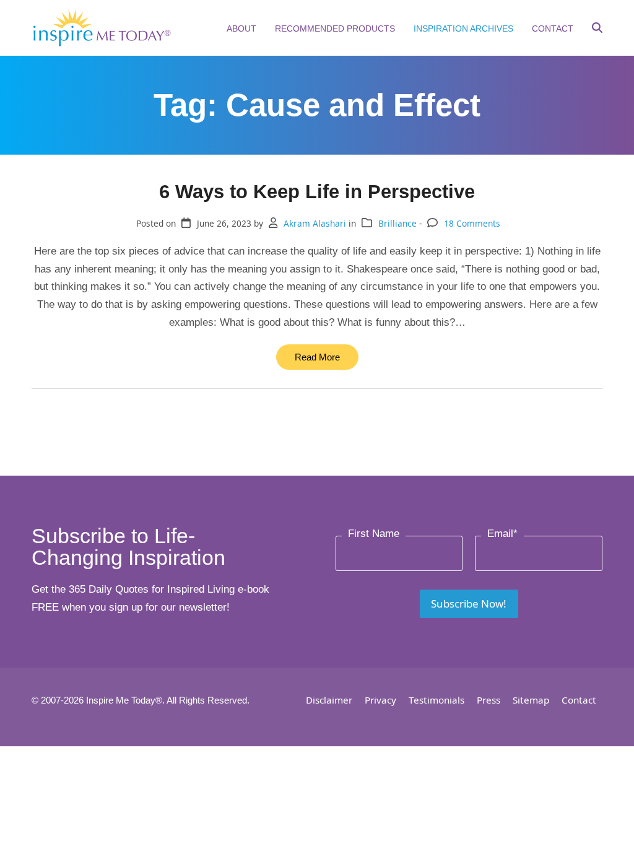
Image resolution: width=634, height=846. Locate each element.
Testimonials (436, 700)
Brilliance (397, 223)
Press (488, 700)
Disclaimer (329, 700)
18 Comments (472, 223)
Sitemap (531, 700)
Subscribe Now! (468, 603)
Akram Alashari (315, 223)
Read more (317, 357)
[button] (597, 29)
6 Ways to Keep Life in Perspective (317, 191)
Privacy (380, 700)
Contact (579, 700)
